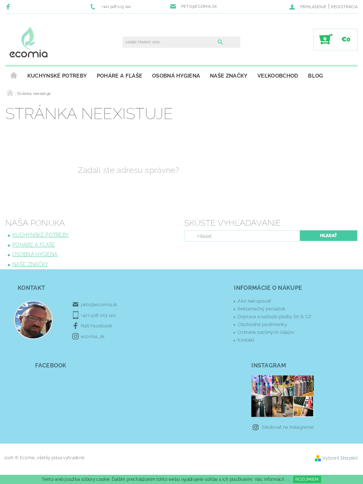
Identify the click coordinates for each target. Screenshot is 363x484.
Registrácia (344, 7)
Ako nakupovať (254, 301)
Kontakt (246, 340)
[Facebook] (9, 7)
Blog (315, 76)
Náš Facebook (97, 325)
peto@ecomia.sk (99, 304)
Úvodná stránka (13, 76)
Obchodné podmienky (262, 324)
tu (287, 479)
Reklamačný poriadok (261, 308)
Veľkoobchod (277, 76)
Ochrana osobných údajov (266, 332)
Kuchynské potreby (57, 76)
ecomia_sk (93, 336)
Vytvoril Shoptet (340, 458)
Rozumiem (307, 479)
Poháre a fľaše (119, 76)
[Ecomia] (28, 43)
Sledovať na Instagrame (288, 427)
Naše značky (229, 76)
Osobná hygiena (176, 76)
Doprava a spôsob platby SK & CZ (274, 316)
